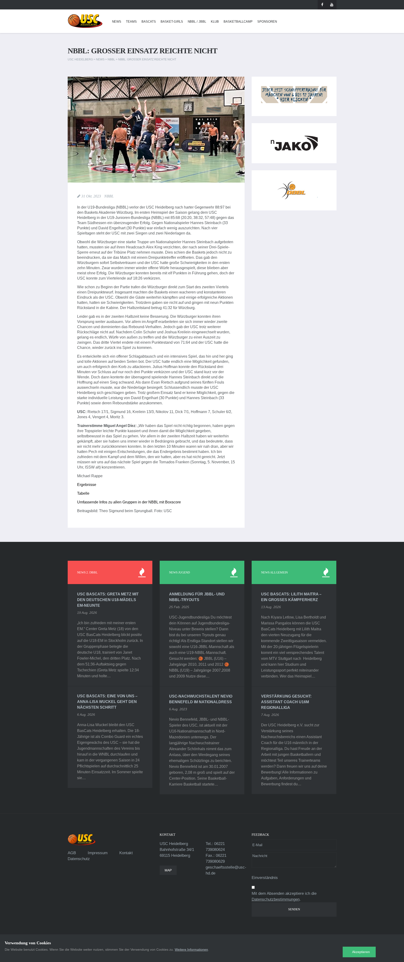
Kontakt (126, 853)
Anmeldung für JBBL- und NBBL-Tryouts (197, 597)
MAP (168, 870)
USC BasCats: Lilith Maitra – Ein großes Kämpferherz (291, 597)
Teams (131, 21)
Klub (215, 21)
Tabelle (83, 493)
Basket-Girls (172, 21)
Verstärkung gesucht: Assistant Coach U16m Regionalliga (286, 702)
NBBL (109, 196)
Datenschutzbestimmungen (276, 899)
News (116, 21)
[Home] (85, 21)
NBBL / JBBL (197, 21)
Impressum (98, 853)
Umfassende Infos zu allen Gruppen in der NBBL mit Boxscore (129, 502)
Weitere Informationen (191, 949)
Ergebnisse (86, 485)
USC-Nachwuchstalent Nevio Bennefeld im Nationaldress (200, 699)
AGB (72, 853)
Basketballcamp (238, 21)
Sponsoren (267, 21)
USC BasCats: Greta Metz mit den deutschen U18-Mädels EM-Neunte (108, 599)
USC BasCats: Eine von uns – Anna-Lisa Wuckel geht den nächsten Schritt (107, 701)
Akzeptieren (361, 952)
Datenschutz (79, 859)
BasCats (149, 21)
